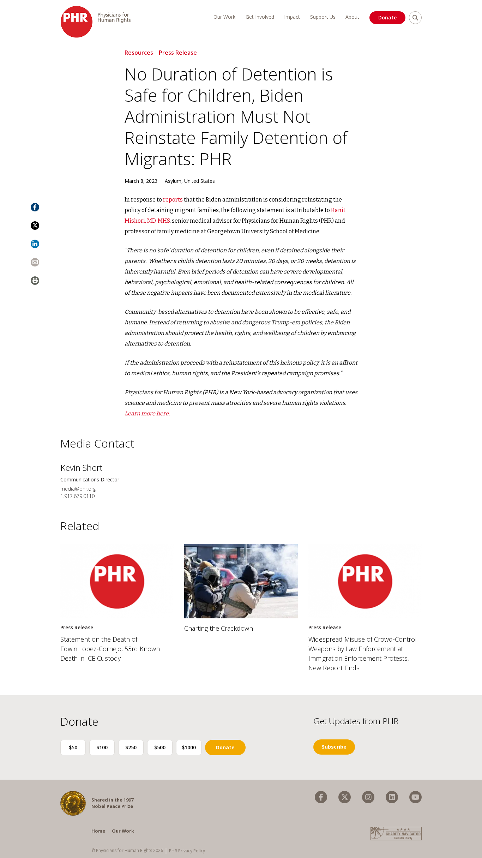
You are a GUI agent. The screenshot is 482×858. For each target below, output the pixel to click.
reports (173, 199)
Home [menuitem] (98, 831)
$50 (73, 747)
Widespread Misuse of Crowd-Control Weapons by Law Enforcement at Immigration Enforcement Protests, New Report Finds (362, 653)
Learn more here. (147, 413)
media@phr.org (78, 488)
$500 (159, 747)
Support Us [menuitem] (323, 16)
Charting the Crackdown (218, 628)
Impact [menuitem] (292, 16)
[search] (415, 17)
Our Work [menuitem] (224, 16)
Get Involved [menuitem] (260, 16)
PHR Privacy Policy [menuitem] (187, 851)
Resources (139, 52)
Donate (387, 17)
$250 (131, 747)
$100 (102, 747)
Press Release (178, 52)
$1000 (189, 747)
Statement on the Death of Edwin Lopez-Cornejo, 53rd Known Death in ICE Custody (110, 648)
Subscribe (334, 746)
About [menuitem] (352, 16)
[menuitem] (321, 797)
